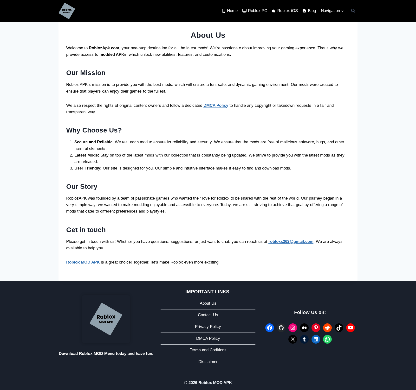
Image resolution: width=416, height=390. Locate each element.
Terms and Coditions (208, 350)
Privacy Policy (208, 326)
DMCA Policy (215, 105)
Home (232, 10)
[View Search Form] (353, 10)
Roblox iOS (287, 10)
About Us (208, 303)
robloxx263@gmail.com (290, 241)
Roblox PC (257, 10)
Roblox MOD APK (83, 262)
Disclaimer (208, 361)
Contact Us (208, 315)
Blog (312, 10)
